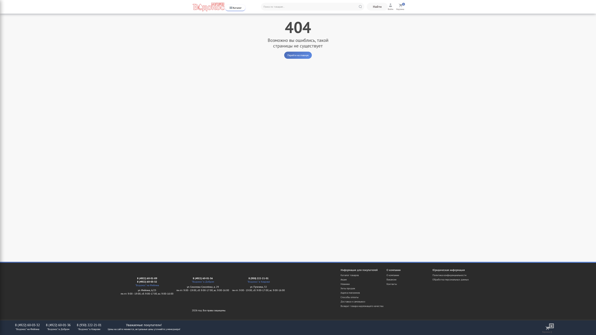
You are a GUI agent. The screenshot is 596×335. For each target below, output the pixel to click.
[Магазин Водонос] (208, 7)
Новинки (345, 284)
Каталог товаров (350, 275)
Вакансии (391, 279)
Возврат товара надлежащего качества (362, 306)
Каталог (237, 7)
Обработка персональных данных (450, 279)
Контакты (391, 284)
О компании (392, 275)
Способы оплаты (350, 297)
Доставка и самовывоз (353, 301)
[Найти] (360, 7)
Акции (344, 279)
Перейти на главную (298, 55)
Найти (377, 7)
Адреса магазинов (350, 292)
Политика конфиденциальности (449, 275)
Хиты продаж (348, 288)
